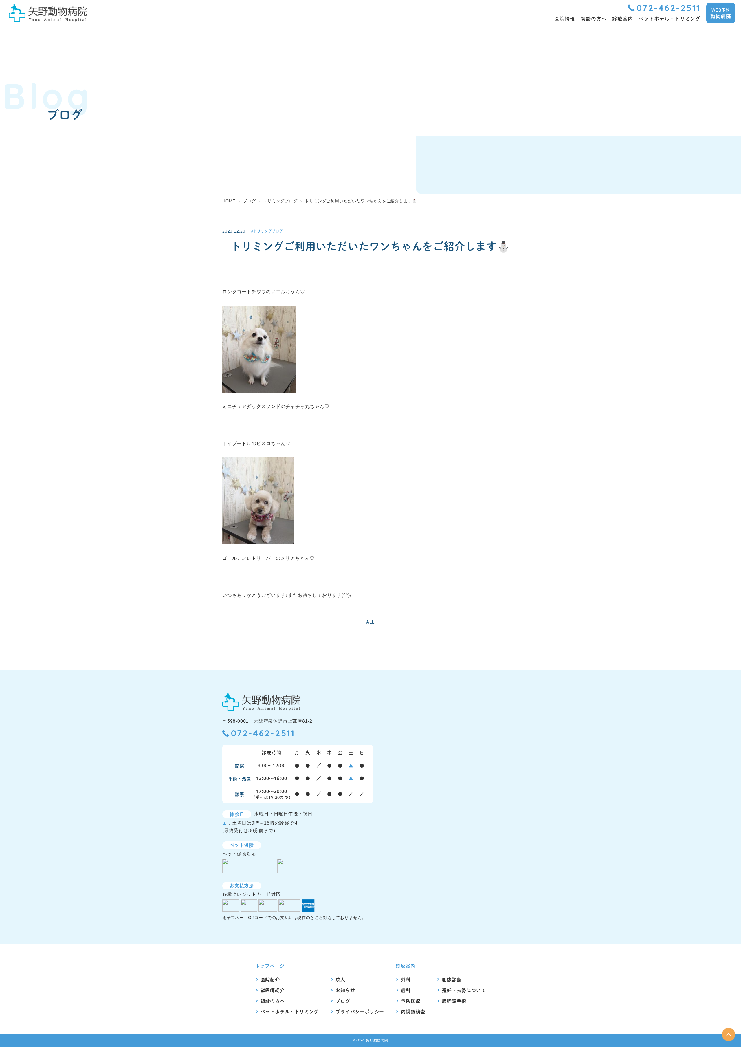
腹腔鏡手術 (454, 1000)
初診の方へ (273, 1000)
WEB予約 (720, 13)
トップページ (270, 965)
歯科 (406, 990)
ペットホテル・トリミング (290, 1011)
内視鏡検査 (413, 1011)
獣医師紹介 (273, 990)
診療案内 (405, 965)
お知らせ (345, 990)
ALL (370, 622)
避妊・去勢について (464, 990)
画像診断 (451, 979)
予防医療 (410, 1000)
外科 (406, 979)
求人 (340, 979)
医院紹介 (270, 979)
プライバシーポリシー (359, 1011)
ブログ (342, 1000)
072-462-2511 (668, 7)
